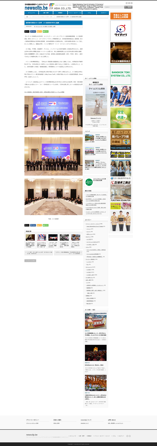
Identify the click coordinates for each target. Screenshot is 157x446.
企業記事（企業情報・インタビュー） (95, 285)
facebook (132, 3)
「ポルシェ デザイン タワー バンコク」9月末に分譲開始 (75, 245)
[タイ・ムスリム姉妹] (96, 115)
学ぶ (88, 264)
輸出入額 (89, 303)
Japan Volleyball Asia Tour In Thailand (95, 226)
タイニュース (31, 12)
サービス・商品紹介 (90, 259)
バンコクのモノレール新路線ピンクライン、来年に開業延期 (64, 245)
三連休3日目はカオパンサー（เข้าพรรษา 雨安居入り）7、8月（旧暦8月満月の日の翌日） (95, 397)
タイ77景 (89, 239)
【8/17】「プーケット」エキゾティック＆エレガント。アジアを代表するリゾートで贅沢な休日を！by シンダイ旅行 (95, 166)
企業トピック (90, 234)
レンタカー (89, 261)
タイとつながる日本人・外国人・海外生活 (96, 249)
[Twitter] (127, 436)
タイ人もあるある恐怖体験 (93, 254)
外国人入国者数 (90, 298)
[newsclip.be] (36, 10)
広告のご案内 (57, 423)
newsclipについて (85, 423)
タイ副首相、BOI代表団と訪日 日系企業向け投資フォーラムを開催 (44, 92)
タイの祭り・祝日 (91, 244)
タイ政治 (45, 26)
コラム (89, 12)
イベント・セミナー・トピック (74, 13)
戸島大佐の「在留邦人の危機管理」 (95, 256)
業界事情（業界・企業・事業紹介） (95, 290)
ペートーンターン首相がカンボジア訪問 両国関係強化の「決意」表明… (41, 245)
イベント (89, 228)
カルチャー (103, 12)
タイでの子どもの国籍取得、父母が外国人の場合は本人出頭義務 (30, 245)
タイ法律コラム (89, 277)
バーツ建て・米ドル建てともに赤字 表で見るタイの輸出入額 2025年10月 (39, 253)
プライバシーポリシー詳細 (32, 423)
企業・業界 (46, 12)
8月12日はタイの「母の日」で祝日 (94, 365)
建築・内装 (89, 293)
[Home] (27, 17)
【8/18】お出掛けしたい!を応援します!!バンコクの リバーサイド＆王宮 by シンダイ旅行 (96, 152)
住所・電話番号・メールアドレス (115, 423)
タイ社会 (89, 272)
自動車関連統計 (90, 300)
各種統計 (60, 12)
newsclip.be (31, 434)
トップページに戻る (30, 260)
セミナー (89, 231)
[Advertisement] (95, 47)
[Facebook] (130, 436)
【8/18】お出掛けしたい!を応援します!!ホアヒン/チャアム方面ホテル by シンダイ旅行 (96, 139)
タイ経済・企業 (51, 26)
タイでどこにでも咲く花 (92, 242)
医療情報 (89, 287)
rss (127, 3)
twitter (129, 3)
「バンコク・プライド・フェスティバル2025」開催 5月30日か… (52, 245)
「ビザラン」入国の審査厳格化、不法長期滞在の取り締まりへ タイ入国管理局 (67, 253)
